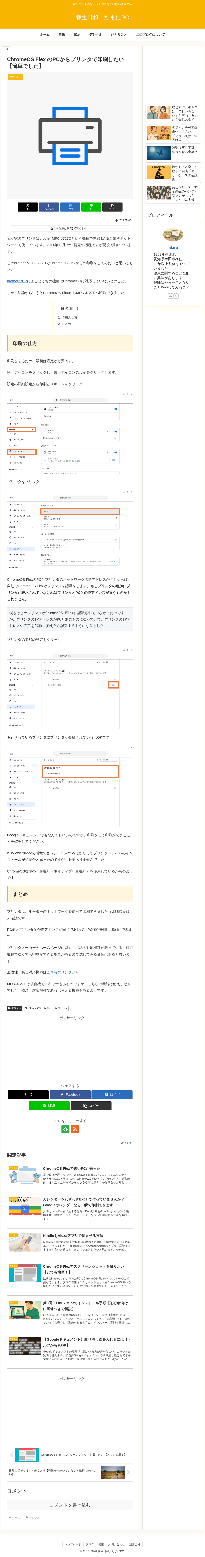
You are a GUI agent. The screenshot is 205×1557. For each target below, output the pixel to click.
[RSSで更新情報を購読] (75, 1129)
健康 (101, 1544)
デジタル (16, 1008)
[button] (112, 207)
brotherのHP (17, 281)
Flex (49, 1008)
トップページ (73, 1544)
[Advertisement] (70, 1049)
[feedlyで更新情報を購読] (65, 1129)
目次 (64, 308)
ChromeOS (34, 1008)
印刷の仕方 (69, 317)
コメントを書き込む (70, 1505)
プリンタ (62, 1008)
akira (173, 247)
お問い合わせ (116, 1544)
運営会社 (134, 1544)
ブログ (90, 1544)
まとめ (66, 324)
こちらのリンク (59, 972)
